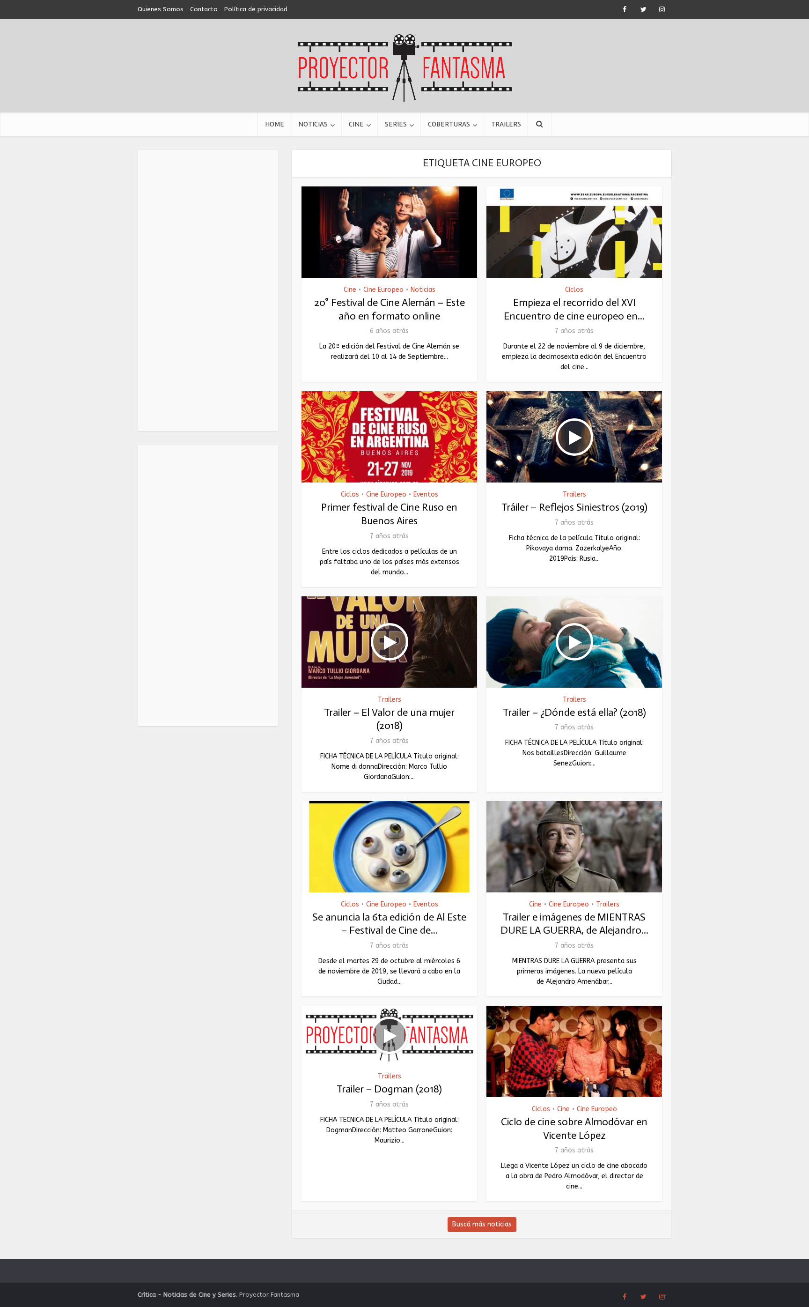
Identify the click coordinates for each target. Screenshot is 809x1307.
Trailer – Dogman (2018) (389, 1089)
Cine (356, 124)
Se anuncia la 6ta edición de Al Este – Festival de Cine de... (389, 924)
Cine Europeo (383, 290)
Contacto (204, 9)
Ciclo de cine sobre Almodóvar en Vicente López (574, 1128)
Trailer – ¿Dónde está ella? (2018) (574, 712)
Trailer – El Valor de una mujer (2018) (389, 719)
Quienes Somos (161, 9)
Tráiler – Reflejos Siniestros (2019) (574, 507)
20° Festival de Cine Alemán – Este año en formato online (389, 309)
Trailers (506, 124)
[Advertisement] (208, 290)
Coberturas (449, 124)
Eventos (425, 494)
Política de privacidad (255, 9)
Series (396, 124)
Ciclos (574, 290)
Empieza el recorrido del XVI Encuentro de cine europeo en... (574, 309)
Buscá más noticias (482, 1224)
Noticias (313, 124)
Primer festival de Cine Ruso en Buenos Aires (389, 514)
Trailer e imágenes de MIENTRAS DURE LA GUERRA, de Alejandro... (574, 924)
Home (274, 124)
